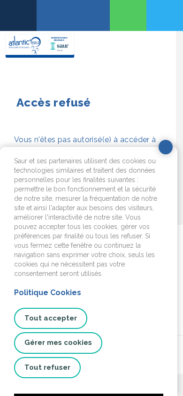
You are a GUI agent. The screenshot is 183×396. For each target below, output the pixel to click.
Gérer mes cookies (58, 342)
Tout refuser (47, 367)
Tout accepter (50, 318)
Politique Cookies (47, 292)
